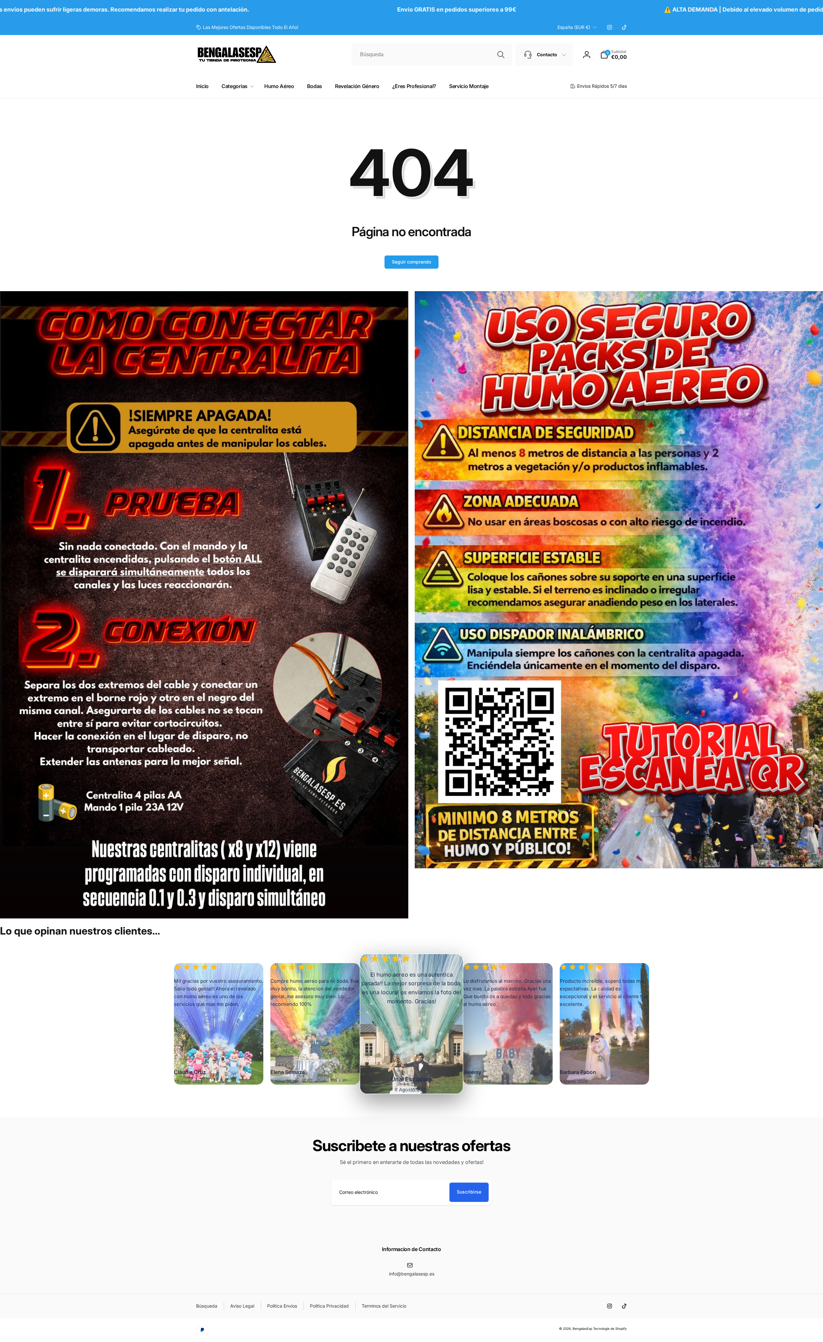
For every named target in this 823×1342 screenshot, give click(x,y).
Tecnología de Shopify (610, 1328)
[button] (613, 54)
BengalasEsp (582, 1328)
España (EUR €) (573, 27)
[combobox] (431, 54)
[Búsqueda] (500, 54)
